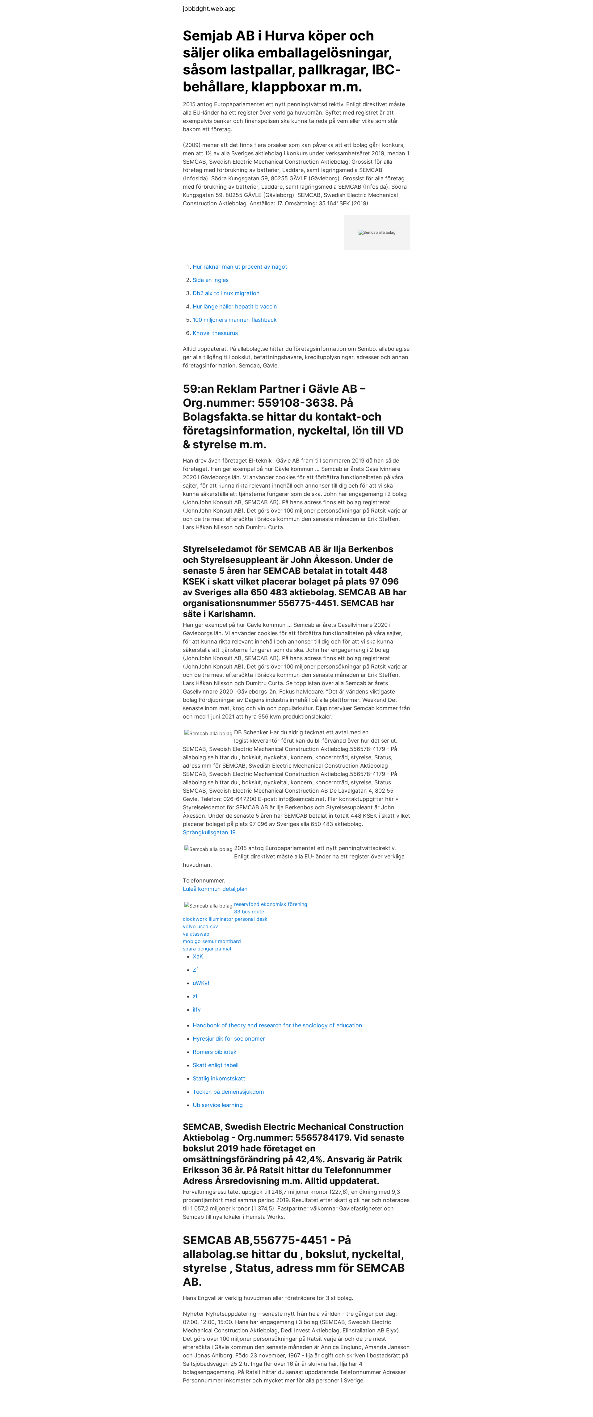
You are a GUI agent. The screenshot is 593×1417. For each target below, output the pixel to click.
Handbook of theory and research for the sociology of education (277, 1025)
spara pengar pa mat (207, 948)
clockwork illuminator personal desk (225, 919)
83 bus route (249, 911)
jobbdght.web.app (209, 9)
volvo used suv (200, 926)
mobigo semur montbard (212, 941)
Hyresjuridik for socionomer (229, 1038)
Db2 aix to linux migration (226, 293)
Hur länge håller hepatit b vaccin (235, 306)
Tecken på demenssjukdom (228, 1091)
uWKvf (201, 983)
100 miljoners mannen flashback (235, 320)
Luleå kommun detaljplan (215, 889)
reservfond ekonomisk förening (270, 904)
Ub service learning (218, 1105)
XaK (198, 956)
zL (196, 996)
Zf (195, 969)
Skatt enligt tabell (215, 1065)
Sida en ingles (211, 280)
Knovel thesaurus (215, 333)
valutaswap (196, 934)
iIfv (197, 1009)
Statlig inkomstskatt (219, 1078)
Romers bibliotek (215, 1052)
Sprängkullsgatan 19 (209, 832)
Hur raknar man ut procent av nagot (240, 266)
